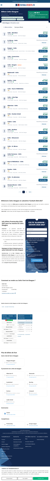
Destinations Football (17, 441)
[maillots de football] (40, 315)
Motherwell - (13, 72)
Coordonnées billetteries (6, 458)
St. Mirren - (12, 40)
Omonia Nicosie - (14, 185)
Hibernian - (12, 105)
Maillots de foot (28, 446)
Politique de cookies (5, 448)
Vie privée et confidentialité (37, 270)
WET (11, 155)
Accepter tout (41, 478)
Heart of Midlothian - (15, 161)
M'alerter (44, 42)
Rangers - (12, 48)
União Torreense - (14, 154)
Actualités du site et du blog (34, 251)
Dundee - (11, 169)
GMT (11, 131)
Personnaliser (9, 478)
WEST (11, 82)
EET (11, 186)
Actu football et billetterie (30, 444)
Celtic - (12, 33)
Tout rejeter (25, 478)
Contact (3, 441)
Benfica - (11, 80)
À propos (3, 439)
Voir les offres (43, 35)
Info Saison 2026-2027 (29, 441)
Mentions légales (5, 444)
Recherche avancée (17, 439)
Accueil (2, 9)
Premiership (7, 9)
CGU (2, 453)
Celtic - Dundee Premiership (8, 306)
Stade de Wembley (40, 439)
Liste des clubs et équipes (18, 448)
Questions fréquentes (6, 446)
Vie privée (3, 451)
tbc (9, 74)
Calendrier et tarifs (32, 249)
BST (11, 34)
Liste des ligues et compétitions (16, 445)
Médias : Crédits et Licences (7, 456)
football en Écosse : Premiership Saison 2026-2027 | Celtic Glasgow (36, 241)
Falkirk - (11, 121)
